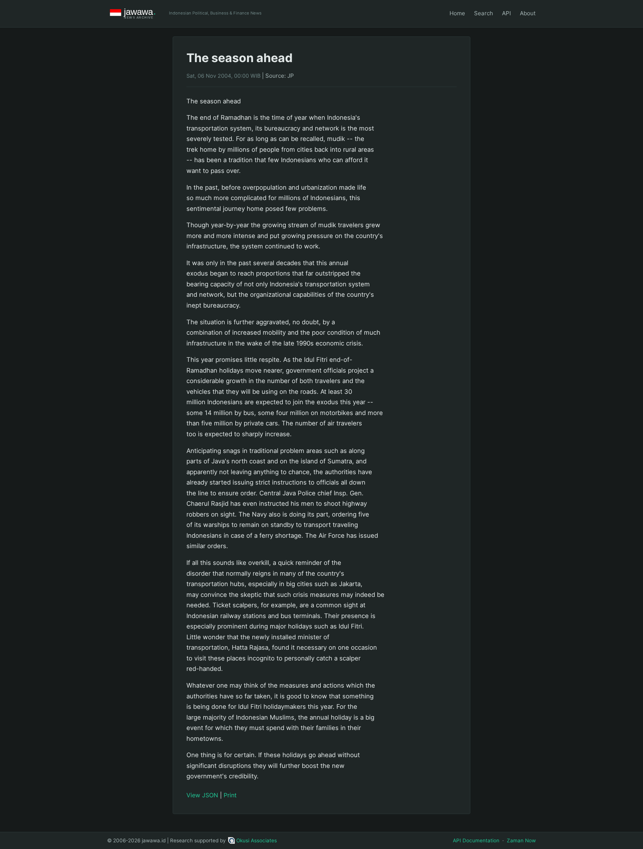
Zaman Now (521, 840)
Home (457, 13)
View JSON (202, 795)
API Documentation (476, 840)
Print (230, 795)
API (506, 13)
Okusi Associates (256, 840)
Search (483, 13)
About (528, 13)
